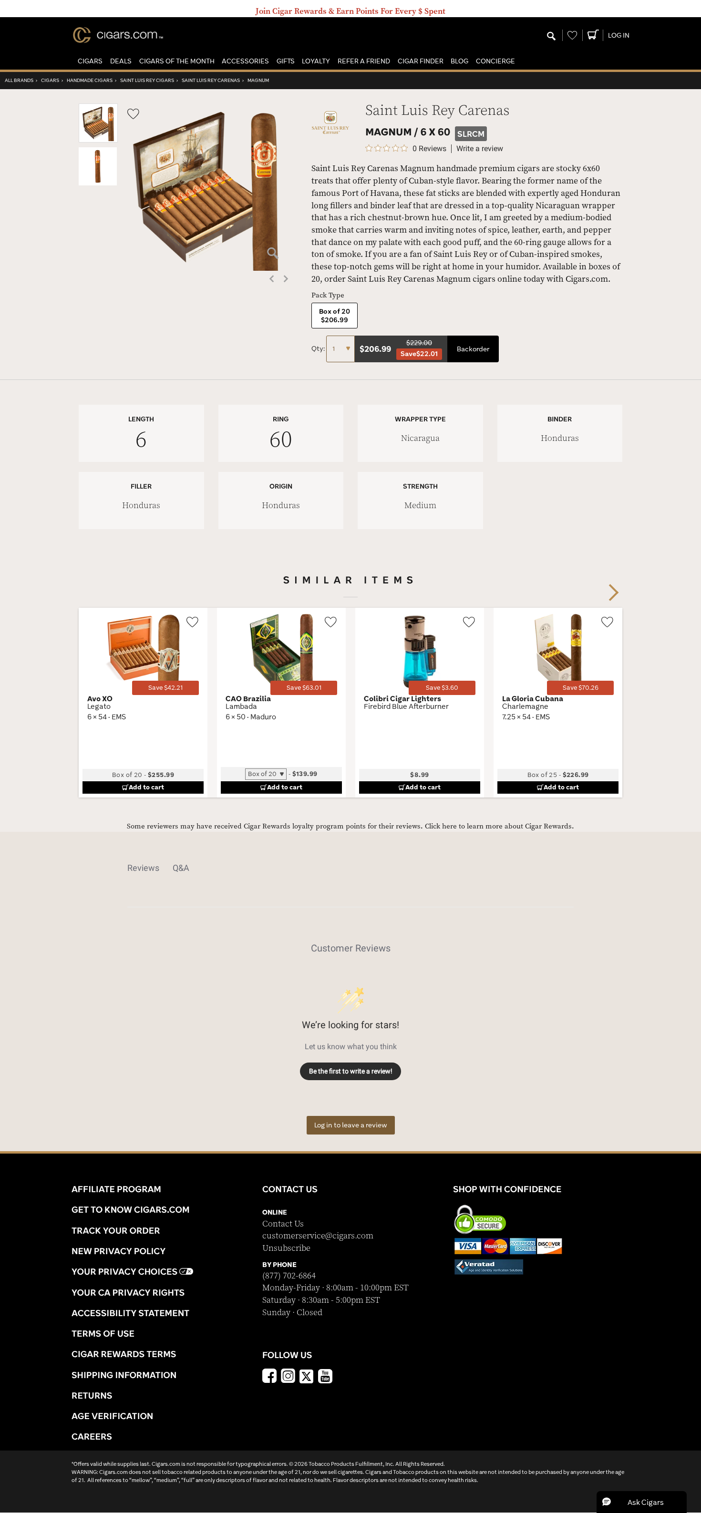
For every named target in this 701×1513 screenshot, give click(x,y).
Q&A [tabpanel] (181, 868)
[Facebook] (269, 1377)
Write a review (479, 148)
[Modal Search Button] (551, 36)
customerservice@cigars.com (317, 1235)
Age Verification (112, 1415)
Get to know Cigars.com (131, 1209)
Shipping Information (124, 1374)
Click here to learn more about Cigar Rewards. (499, 826)
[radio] (334, 315)
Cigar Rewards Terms (124, 1354)
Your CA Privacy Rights (128, 1292)
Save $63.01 (304, 688)
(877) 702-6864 (289, 1275)
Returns (92, 1395)
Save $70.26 (580, 688)
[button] (90, 61)
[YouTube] (325, 1377)
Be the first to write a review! (350, 1071)
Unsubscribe (286, 1248)
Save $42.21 (165, 688)
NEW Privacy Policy (118, 1251)
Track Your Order (116, 1230)
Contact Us (283, 1223)
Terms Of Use (103, 1333)
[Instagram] (288, 1377)
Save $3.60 (442, 688)
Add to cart (146, 787)
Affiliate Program (116, 1189)
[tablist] (350, 868)
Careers (92, 1436)
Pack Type (327, 295)
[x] (306, 1376)
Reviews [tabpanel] (143, 868)
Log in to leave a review (350, 1125)
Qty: (318, 348)
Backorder (473, 349)
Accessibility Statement (130, 1313)
